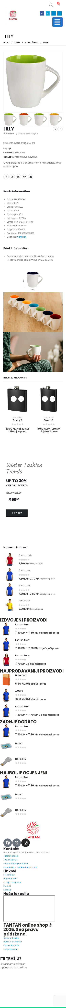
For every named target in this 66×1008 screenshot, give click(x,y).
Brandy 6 (17, 420)
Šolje (22, 152)
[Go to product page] (9, 559)
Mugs (34, 157)
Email (30, 176)
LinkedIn (18, 176)
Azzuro (19, 691)
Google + (24, 176)
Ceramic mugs (18, 157)
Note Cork (21, 675)
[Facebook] (42, 13)
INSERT (19, 743)
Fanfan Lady (22, 655)
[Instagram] (53, 13)
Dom (17, 152)
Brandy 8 (48, 420)
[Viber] (59, 13)
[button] (51, 5)
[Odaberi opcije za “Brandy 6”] (21, 399)
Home (28, 157)
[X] (48, 13)
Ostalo (19, 417)
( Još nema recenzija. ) (27, 133)
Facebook (6, 176)
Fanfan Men (22, 624)
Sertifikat (21, 236)
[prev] (55, 129)
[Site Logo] (12, 15)
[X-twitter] (16, 842)
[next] (60, 129)
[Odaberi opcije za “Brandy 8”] (52, 399)
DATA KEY (20, 759)
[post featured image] (6, 628)
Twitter (12, 176)
